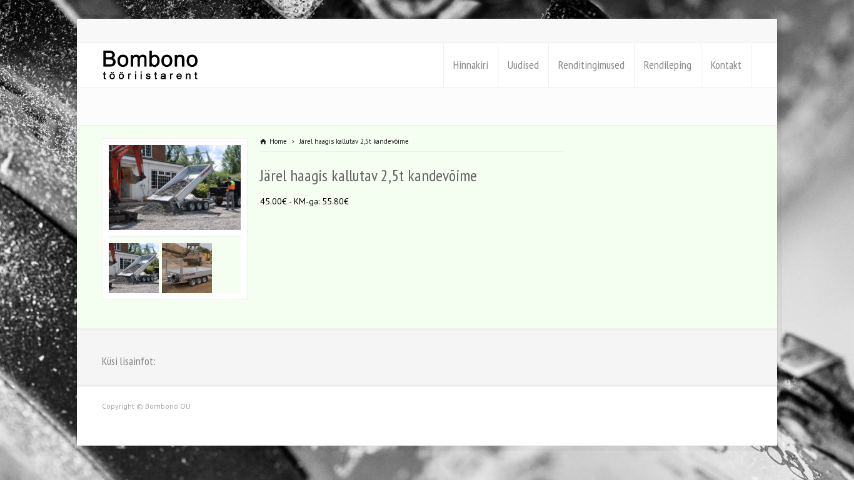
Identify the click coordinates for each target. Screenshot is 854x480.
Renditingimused (591, 65)
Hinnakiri (470, 65)
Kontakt (726, 65)
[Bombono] (150, 65)
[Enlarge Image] (175, 146)
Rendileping (667, 65)
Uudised (523, 65)
